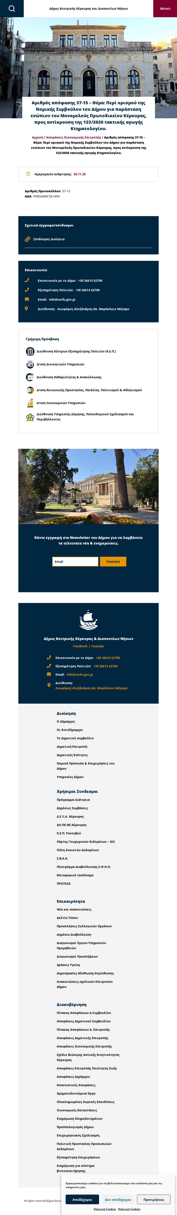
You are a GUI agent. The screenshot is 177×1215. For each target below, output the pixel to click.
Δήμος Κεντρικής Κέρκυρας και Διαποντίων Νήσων (88, 8)
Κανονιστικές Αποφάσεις (76, 1085)
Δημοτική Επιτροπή (72, 746)
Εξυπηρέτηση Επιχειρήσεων (78, 1157)
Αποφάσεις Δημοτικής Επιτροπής (82, 1038)
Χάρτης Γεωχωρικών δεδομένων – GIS (86, 842)
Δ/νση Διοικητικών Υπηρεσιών (60, 364)
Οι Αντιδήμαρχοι (70, 730)
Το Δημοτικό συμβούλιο (75, 738)
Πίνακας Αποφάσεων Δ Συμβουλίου (84, 1013)
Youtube (97, 646)
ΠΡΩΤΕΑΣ (64, 883)
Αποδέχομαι (82, 1199)
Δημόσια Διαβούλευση (74, 934)
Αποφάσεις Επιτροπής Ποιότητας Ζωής (87, 1068)
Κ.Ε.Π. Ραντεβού (69, 833)
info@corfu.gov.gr (62, 299)
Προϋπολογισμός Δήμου (75, 1127)
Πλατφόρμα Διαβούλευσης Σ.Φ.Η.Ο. (84, 867)
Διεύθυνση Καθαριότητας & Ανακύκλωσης (69, 377)
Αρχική (37, 137)
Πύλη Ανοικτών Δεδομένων (78, 850)
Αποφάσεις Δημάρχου (73, 1077)
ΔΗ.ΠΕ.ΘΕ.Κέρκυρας (72, 825)
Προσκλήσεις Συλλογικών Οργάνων (84, 926)
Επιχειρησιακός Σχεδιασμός (78, 1135)
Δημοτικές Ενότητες (72, 755)
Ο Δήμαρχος (66, 721)
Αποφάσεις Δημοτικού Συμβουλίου (84, 1021)
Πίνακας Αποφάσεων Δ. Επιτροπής (83, 1029)
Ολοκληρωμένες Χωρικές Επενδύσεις (85, 1102)
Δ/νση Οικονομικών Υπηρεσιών (61, 403)
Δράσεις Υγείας (68, 965)
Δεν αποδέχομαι (118, 1199)
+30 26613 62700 (90, 280)
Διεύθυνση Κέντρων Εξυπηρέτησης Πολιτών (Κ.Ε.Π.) (76, 351)
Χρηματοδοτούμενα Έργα (76, 1093)
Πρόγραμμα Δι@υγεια (73, 800)
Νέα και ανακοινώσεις (74, 909)
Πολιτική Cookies (105, 1209)
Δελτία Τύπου (67, 918)
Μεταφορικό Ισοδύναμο (75, 875)
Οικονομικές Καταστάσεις (77, 1110)
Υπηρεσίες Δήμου (70, 777)
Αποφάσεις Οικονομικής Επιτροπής (73, 137)
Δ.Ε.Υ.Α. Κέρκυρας (70, 816)
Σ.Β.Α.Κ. (62, 858)
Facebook (80, 646)
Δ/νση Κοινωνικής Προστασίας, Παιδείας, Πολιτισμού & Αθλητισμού (89, 390)
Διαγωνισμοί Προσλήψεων (77, 956)
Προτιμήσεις (154, 1199)
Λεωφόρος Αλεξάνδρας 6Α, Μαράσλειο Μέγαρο (93, 309)
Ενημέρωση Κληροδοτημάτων (79, 1119)
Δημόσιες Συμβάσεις (72, 808)
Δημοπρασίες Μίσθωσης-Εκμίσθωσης (85, 973)
